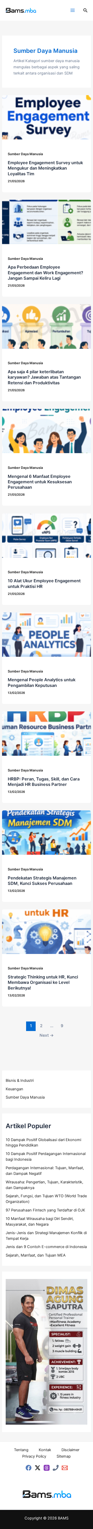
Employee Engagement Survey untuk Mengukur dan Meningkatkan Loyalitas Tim (45, 168)
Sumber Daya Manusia (25, 154)
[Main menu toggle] (72, 10)
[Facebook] (29, 1468)
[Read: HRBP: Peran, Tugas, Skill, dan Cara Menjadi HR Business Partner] (46, 733)
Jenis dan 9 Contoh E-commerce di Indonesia (46, 1246)
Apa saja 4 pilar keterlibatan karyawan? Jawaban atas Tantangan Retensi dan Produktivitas (44, 377)
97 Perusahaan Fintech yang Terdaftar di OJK (45, 1210)
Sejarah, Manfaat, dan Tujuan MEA (36, 1255)
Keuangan (14, 1089)
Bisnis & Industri (20, 1080)
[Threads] (47, 1468)
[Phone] (56, 1468)
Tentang (21, 1450)
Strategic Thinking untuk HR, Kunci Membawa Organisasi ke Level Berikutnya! (43, 982)
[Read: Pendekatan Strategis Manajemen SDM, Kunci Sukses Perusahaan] (46, 832)
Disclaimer (70, 1450)
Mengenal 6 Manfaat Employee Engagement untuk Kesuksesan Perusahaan (40, 482)
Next (47, 1035)
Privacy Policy (34, 1456)
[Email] (65, 1468)
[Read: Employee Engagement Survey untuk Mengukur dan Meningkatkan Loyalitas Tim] (46, 117)
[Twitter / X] (38, 1468)
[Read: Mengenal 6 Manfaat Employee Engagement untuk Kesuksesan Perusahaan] (46, 430)
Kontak (45, 1450)
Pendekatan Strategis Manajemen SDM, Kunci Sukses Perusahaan (42, 880)
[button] (85, 10)
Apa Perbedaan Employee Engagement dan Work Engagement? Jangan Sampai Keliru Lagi (45, 272)
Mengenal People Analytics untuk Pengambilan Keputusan (41, 682)
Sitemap (64, 1456)
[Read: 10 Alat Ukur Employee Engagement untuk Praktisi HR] (46, 535)
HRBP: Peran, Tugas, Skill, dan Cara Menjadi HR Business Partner (44, 781)
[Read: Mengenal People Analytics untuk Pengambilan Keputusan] (46, 634)
